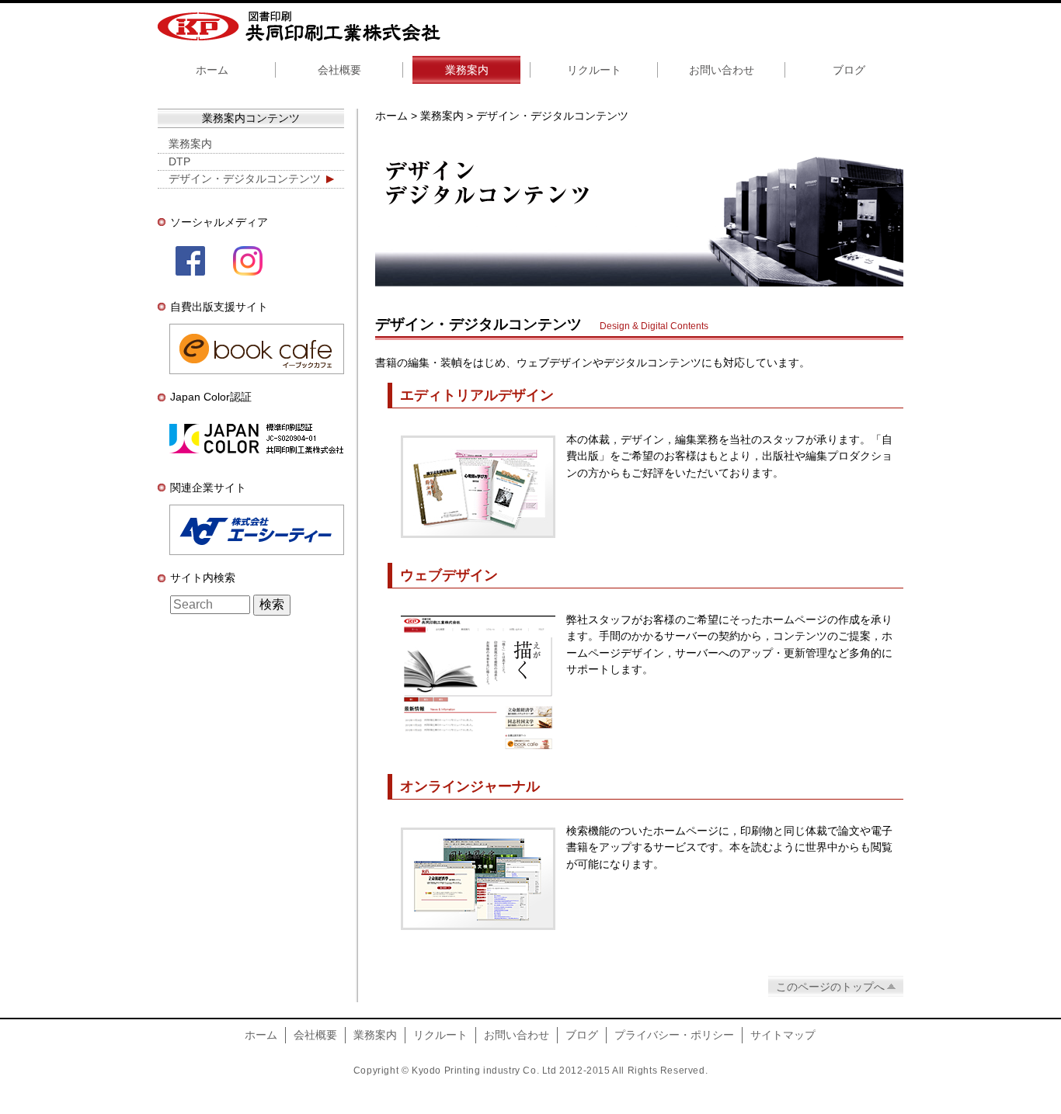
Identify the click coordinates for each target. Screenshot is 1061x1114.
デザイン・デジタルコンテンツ (245, 178)
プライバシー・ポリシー (674, 1035)
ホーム (212, 70)
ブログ (849, 70)
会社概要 (339, 70)
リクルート (594, 70)
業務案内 (467, 70)
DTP (179, 161)
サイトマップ (783, 1035)
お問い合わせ (721, 70)
